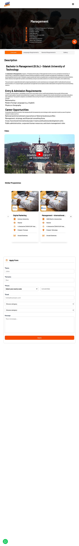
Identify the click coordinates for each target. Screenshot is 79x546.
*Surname (8, 277)
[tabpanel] (39, 116)
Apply (39, 338)
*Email (7, 294)
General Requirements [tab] (49, 52)
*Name (7, 268)
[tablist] (39, 52)
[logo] (7, 4)
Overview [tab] (13, 52)
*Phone (7, 285)
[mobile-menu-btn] (73, 4)
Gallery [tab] (65, 52)
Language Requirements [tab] (31, 52)
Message (7, 315)
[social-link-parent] (74, 41)
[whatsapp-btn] (5, 541)
